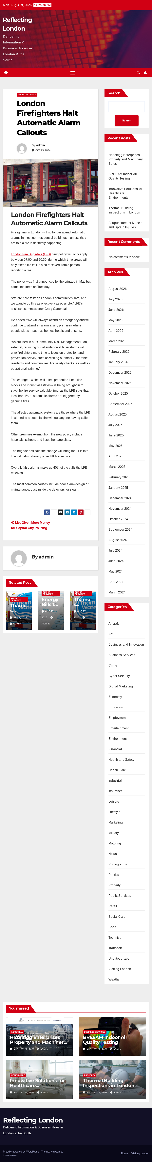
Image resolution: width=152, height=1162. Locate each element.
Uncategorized (119, 958)
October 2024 (118, 519)
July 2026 (115, 299)
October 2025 (118, 393)
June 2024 (116, 561)
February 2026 (119, 351)
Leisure (113, 801)
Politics (113, 874)
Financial (115, 749)
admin (40, 145)
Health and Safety (121, 759)
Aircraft (113, 623)
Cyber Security (119, 676)
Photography (117, 864)
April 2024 (115, 582)
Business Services (121, 655)
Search (114, 93)
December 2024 (120, 498)
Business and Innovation (126, 644)
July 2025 (115, 425)
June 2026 (116, 309)
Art (110, 634)
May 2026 (115, 320)
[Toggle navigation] (73, 73)
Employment (117, 717)
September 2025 (120, 404)
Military (113, 833)
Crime (112, 665)
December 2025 (120, 372)
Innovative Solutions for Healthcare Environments (37, 1085)
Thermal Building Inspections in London (108, 1083)
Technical (115, 937)
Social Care (116, 916)
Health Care (117, 770)
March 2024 (116, 592)
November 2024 (120, 508)
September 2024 (120, 529)
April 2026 (115, 330)
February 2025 (119, 477)
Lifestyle (114, 812)
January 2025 (118, 487)
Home (124, 1153)
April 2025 (115, 456)
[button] (138, 72)
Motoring (114, 843)
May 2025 (115, 446)
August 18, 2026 (97, 1092)
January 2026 (118, 362)
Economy (115, 697)
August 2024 (117, 540)
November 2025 (120, 383)
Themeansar (10, 1155)
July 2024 (115, 550)
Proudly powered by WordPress (21, 1151)
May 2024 (115, 571)
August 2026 (117, 288)
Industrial (115, 780)
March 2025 (116, 466)
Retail (112, 906)
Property (114, 885)
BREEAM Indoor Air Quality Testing (105, 1039)
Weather (114, 979)
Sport (112, 927)
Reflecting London (33, 1120)
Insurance (115, 791)
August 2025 (117, 414)
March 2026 (116, 341)
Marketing (115, 822)
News (112, 854)
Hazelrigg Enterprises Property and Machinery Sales (125, 159)
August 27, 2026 (24, 1049)
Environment (117, 738)
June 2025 (116, 435)
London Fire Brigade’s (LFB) (31, 254)
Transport (115, 948)
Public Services (27, 95)
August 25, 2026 (24, 1092)
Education (115, 707)
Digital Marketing (120, 686)
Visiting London (119, 969)
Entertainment (118, 728)
